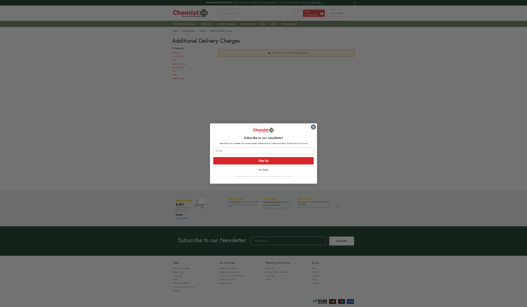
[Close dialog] (313, 127)
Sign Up (263, 161)
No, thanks (264, 169)
